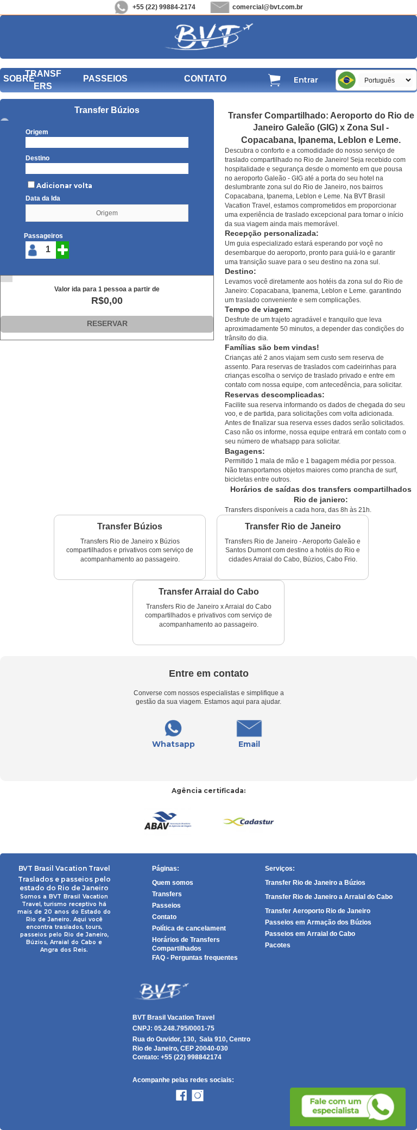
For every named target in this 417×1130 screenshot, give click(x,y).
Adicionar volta (64, 186)
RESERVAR (107, 323)
